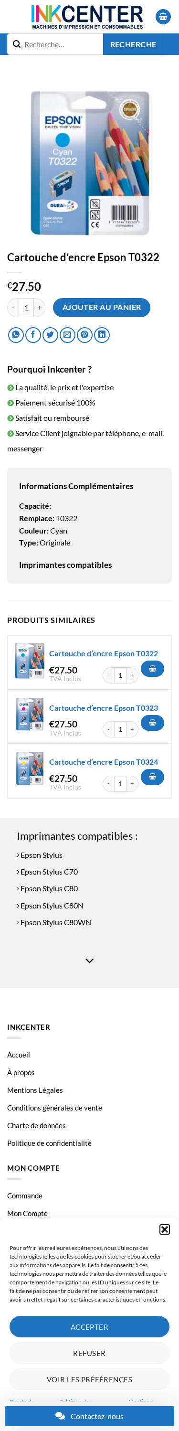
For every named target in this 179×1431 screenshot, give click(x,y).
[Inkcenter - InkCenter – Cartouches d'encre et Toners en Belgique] (87, 16)
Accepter (90, 1327)
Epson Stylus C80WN (55, 922)
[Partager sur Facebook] (33, 335)
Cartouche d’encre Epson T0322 (103, 653)
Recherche (133, 44)
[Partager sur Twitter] (50, 335)
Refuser (89, 1353)
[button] (164, 1229)
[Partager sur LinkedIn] (102, 335)
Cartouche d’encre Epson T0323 (103, 707)
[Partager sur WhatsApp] (16, 335)
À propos (21, 1072)
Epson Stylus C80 (48, 888)
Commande (24, 1195)
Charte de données (36, 1125)
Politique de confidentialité (49, 1143)
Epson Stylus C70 (48, 871)
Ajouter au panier (102, 307)
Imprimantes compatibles (65, 565)
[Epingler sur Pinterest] (85, 335)
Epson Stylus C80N (51, 905)
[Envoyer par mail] (67, 335)
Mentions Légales (35, 1090)
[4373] (152, 723)
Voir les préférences (89, 1379)
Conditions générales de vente (54, 1107)
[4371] (152, 669)
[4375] (152, 777)
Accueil (18, 1054)
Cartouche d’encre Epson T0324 (103, 761)
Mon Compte (27, 1213)
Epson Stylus (41, 854)
